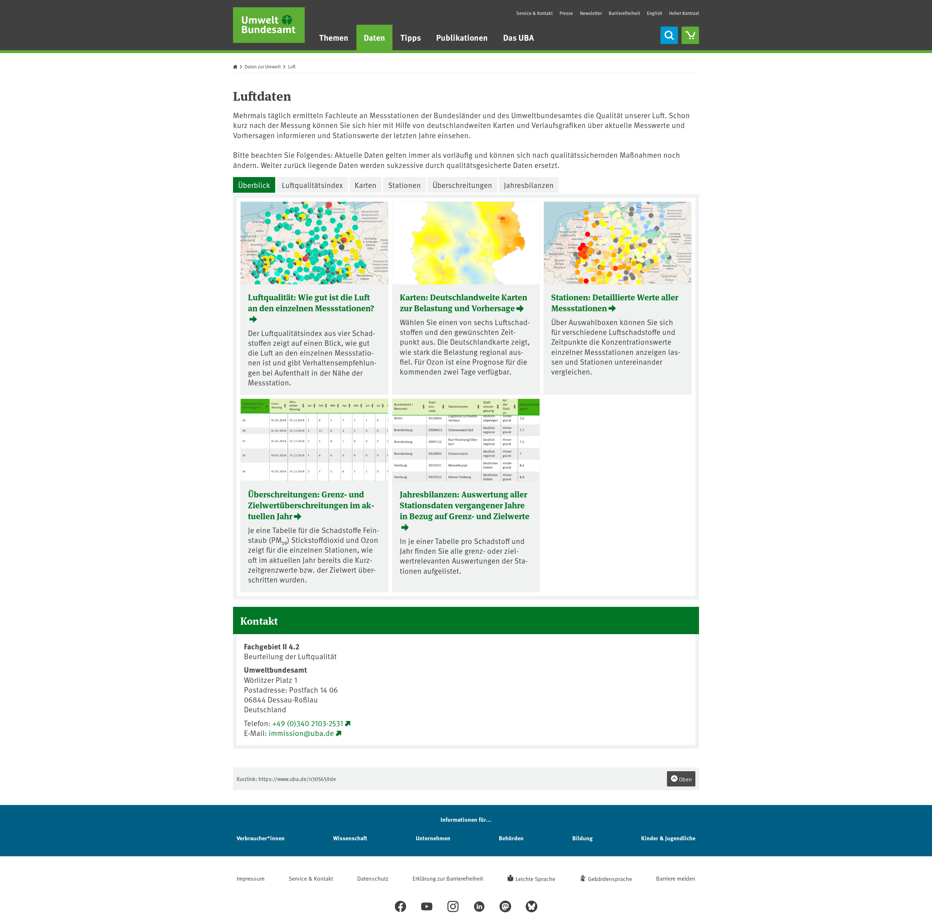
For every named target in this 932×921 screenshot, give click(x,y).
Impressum (251, 878)
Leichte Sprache (535, 878)
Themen (333, 37)
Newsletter (591, 13)
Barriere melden (675, 878)
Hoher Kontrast (684, 13)
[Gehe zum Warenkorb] (690, 35)
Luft (292, 66)
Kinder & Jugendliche (668, 838)
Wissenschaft (350, 838)
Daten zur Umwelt (263, 66)
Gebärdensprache (610, 878)
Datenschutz (372, 878)
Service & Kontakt (534, 13)
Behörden (511, 838)
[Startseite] (269, 25)
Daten (374, 37)
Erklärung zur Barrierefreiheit (447, 878)
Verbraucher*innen (261, 838)
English (654, 13)
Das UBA (518, 37)
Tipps (410, 37)
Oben (685, 779)
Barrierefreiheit (624, 13)
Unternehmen (433, 838)
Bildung (582, 838)
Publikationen (462, 37)
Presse (566, 13)
